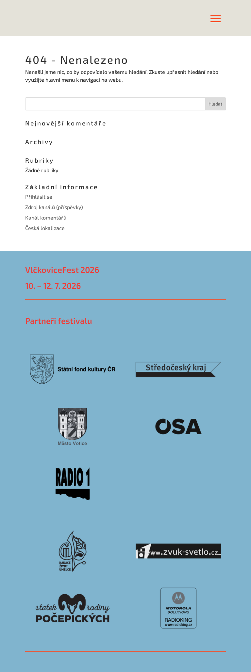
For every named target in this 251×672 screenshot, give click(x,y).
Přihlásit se (38, 196)
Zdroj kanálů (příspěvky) (54, 207)
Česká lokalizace (45, 228)
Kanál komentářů (45, 217)
